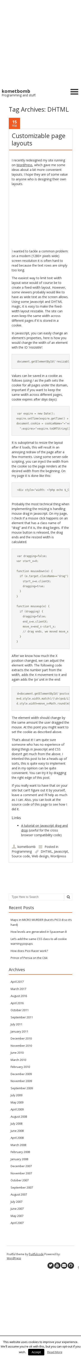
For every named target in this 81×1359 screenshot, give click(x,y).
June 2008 (17, 1131)
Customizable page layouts (38, 139)
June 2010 (17, 1053)
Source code (21, 856)
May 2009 (17, 1102)
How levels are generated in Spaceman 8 (39, 932)
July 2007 (16, 1202)
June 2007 (17, 1209)
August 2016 (19, 996)
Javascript (61, 851)
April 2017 (17, 982)
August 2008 (19, 1116)
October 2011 (20, 1010)
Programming (22, 851)
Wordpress (58, 856)
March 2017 (18, 989)
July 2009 (16, 1095)
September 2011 (22, 1017)
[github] (71, 1265)
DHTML (46, 851)
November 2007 (21, 1173)
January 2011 (19, 1031)
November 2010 (21, 1046)
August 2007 (19, 1194)
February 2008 (20, 1152)
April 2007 (17, 1223)
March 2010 (18, 1060)
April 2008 (17, 1138)
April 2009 (17, 1109)
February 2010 (20, 1067)
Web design (40, 856)
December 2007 (21, 1166)
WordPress (24, 165)
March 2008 (18, 1145)
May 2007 (17, 1216)
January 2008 (19, 1159)
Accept (36, 1352)
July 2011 (16, 1024)
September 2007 (22, 1187)
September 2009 (22, 1088)
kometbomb (27, 847)
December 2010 (21, 1038)
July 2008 (16, 1123)
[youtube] (57, 1265)
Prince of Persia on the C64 (29, 958)
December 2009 (21, 1074)
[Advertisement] (40, 42)
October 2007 (20, 1180)
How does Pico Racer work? (29, 951)
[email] (64, 1265)
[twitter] (50, 1265)
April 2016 (17, 1003)
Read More (54, 1352)
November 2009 (21, 1081)
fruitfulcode (36, 1254)
